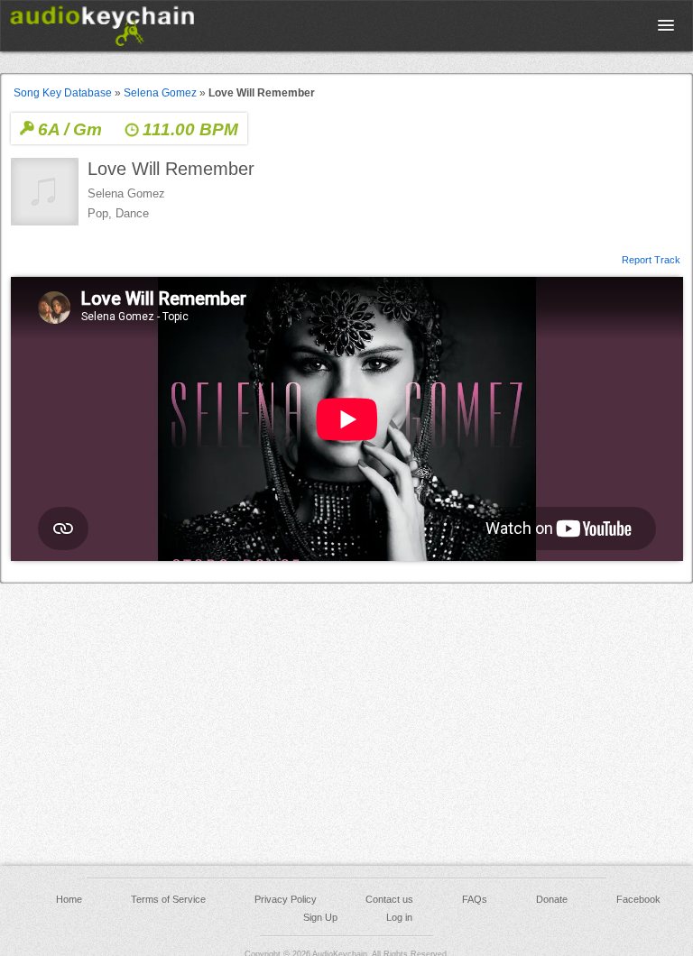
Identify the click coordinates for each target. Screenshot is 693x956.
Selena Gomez (160, 93)
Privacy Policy (285, 899)
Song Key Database (63, 93)
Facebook (638, 899)
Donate (552, 899)
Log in (399, 917)
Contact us (389, 899)
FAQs (474, 899)
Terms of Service (168, 899)
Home (69, 899)
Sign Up (320, 917)
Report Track (651, 258)
